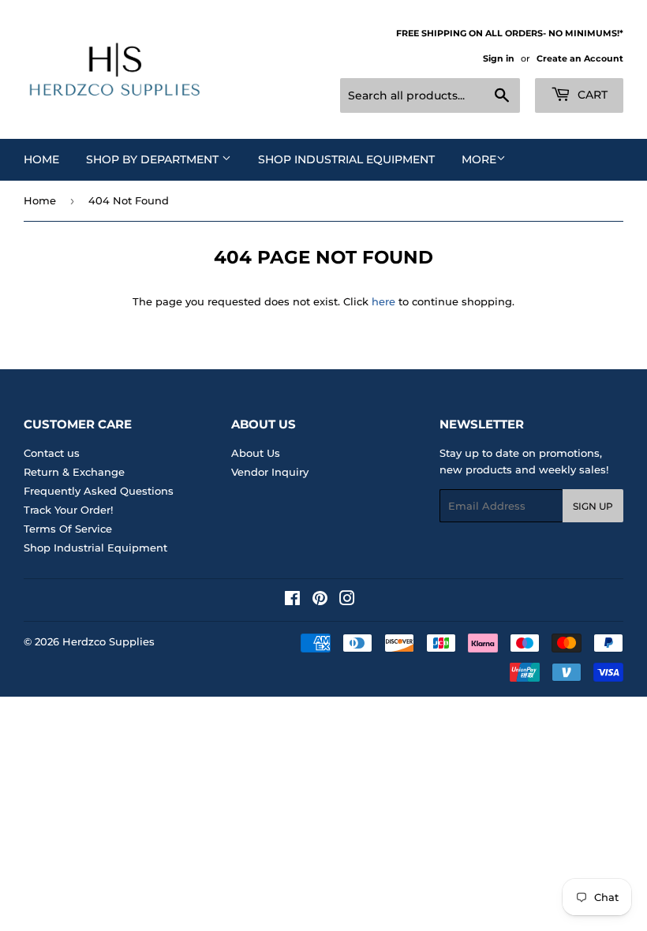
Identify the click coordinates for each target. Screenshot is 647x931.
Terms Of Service (68, 528)
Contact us (52, 453)
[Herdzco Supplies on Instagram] (347, 600)
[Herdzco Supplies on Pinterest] (320, 600)
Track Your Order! (68, 509)
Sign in (498, 58)
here (383, 301)
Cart (591, 95)
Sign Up (593, 506)
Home (41, 159)
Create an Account (580, 58)
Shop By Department (154, 159)
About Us (255, 453)
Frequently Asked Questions (99, 490)
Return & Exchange (74, 472)
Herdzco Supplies (108, 641)
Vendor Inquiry (270, 472)
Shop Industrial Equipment (346, 159)
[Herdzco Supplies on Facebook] (292, 600)
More (479, 159)
